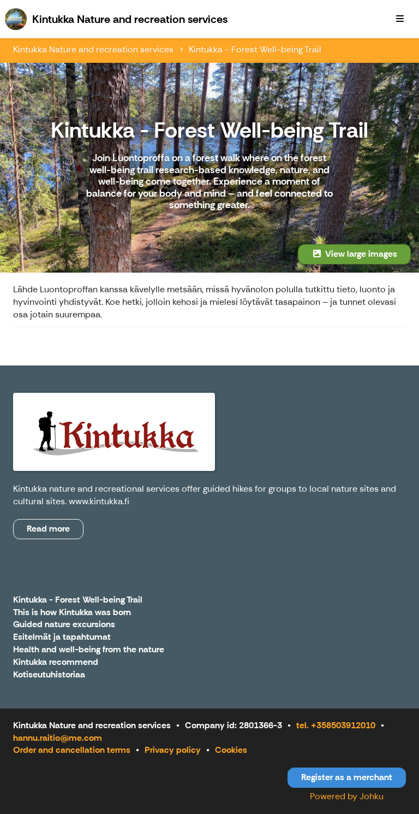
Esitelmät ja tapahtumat (62, 637)
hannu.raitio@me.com (57, 738)
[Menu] (400, 19)
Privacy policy (173, 750)
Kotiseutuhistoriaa (49, 675)
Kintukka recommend (55, 662)
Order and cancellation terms (71, 750)
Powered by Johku (347, 796)
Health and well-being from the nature (88, 650)
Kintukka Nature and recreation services (93, 49)
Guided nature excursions (64, 625)
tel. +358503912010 (335, 725)
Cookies (231, 750)
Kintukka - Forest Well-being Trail (255, 49)
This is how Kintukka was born (72, 612)
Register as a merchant (346, 777)
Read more (48, 528)
